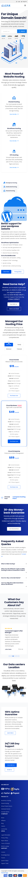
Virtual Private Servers (6, 806)
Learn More (10, 733)
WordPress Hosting (6, 800)
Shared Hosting (5, 803)
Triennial (19, 349)
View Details (13, 114)
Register (25, 1)
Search (23, 31)
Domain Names (5, 811)
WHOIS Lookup (5, 846)
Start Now (6, 271)
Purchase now (14, 395)
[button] (9, 656)
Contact (3, 852)
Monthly (8, 344)
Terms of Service (5, 843)
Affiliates (3, 820)
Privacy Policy (4, 837)
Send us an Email (14, 309)
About (2, 817)
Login (19, 1)
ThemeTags (4, 873)
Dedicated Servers (5, 809)
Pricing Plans (18, 271)
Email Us (9, 769)
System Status (4, 860)
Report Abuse (4, 840)
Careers (3, 826)
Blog (2, 823)
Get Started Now (14, 529)
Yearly (19, 344)
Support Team (4, 863)
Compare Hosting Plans (19, 497)
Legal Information (5, 835)
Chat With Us (13, 304)
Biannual (8, 349)
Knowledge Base (5, 855)
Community (4, 829)
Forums (3, 857)
